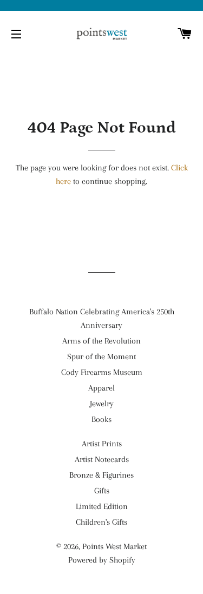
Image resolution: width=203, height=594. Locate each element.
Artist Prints (102, 443)
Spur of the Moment (101, 356)
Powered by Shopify (101, 560)
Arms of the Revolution (101, 341)
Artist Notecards (102, 459)
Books (101, 419)
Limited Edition (102, 506)
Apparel (101, 388)
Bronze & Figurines (101, 475)
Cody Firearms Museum (101, 372)
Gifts (101, 491)
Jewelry (102, 403)
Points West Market (114, 546)
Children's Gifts (101, 522)
